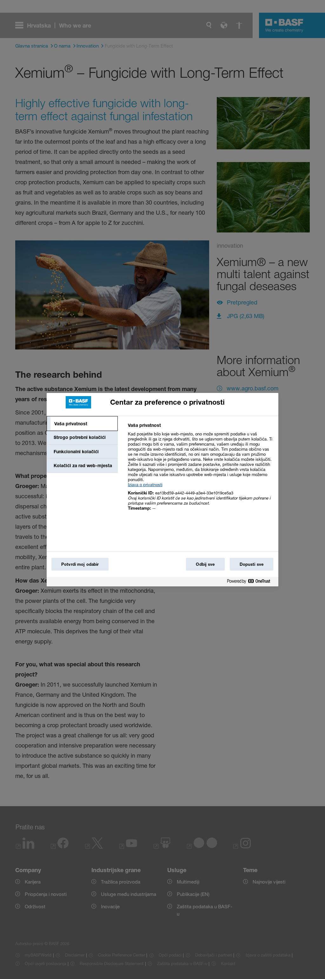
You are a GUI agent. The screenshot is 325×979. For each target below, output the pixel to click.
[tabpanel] (200, 470)
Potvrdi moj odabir (80, 564)
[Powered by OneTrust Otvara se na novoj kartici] (251, 582)
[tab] (82, 424)
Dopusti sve (251, 564)
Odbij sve (205, 564)
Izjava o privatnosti (145, 484)
